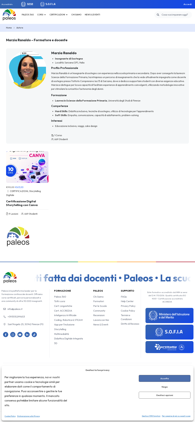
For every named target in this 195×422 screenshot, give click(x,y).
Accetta (164, 378)
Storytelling (60, 329)
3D (55, 343)
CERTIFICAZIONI (19, 191)
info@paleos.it (15, 308)
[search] (158, 14)
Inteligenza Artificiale (65, 315)
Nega (165, 386)
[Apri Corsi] (45, 14)
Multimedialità (61, 333)
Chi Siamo (98, 296)
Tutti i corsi (59, 301)
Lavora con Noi (101, 319)
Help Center (127, 301)
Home (9, 27)
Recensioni (99, 315)
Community (99, 310)
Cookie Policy (10, 416)
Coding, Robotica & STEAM (68, 319)
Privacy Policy (128, 305)
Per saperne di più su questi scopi (176, 416)
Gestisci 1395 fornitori (151, 416)
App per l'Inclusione (64, 324)
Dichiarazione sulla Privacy (28, 416)
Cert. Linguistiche (63, 305)
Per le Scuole (100, 305)
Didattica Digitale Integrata (68, 338)
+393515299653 (16, 316)
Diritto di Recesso (130, 323)
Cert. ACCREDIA (63, 310)
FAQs (124, 296)
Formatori (98, 301)
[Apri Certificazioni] (67, 14)
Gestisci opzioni (164, 395)
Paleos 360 (60, 296)
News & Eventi (100, 324)
